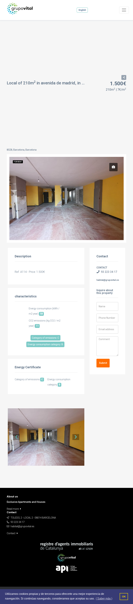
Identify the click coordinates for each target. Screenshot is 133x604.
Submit (103, 363)
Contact (11, 533)
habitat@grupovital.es (107, 280)
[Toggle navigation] (124, 10)
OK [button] (124, 596)
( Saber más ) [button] (104, 598)
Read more (13, 508)
